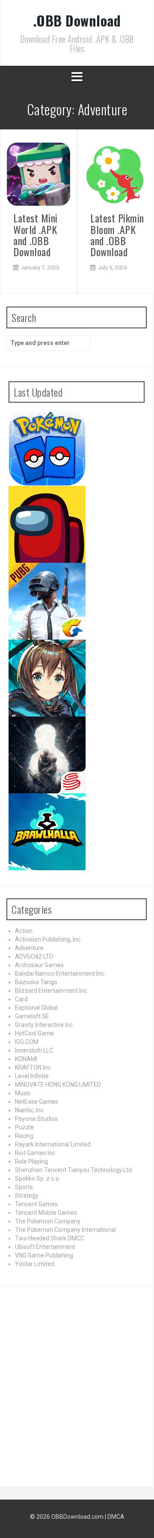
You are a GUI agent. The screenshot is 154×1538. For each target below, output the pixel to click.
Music (23, 1093)
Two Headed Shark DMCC (49, 1238)
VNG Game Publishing (44, 1255)
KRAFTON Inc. (33, 1067)
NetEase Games (36, 1101)
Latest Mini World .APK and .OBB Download (35, 234)
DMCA (115, 1516)
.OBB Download (77, 20)
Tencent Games (36, 1204)
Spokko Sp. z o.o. (37, 1178)
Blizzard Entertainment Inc (51, 990)
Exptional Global (36, 1007)
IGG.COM (26, 1041)
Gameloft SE (32, 1016)
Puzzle (24, 1127)
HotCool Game (34, 1033)
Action (24, 930)
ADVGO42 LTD (34, 956)
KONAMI (26, 1059)
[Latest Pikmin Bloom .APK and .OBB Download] (115, 174)
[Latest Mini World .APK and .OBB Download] (38, 174)
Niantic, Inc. (30, 1110)
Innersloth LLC (34, 1050)
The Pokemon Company (47, 1221)
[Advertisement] (77, 1384)
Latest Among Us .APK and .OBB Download (69, 502)
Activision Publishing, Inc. (48, 939)
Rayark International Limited (53, 1144)
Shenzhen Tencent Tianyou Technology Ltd (73, 1170)
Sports (24, 1187)
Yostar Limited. (35, 1263)
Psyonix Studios (36, 1118)
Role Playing (31, 1161)
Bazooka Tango (36, 982)
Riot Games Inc (35, 1152)
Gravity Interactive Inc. (44, 1024)
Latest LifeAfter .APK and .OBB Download (67, 733)
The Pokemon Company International (65, 1229)
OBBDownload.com (77, 1516)
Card (21, 999)
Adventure (29, 947)
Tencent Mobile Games (46, 1212)
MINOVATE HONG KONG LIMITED (58, 1084)
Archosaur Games (39, 965)
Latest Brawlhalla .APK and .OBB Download (70, 809)
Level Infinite (32, 1076)
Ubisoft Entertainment (45, 1246)
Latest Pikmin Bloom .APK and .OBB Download (117, 234)
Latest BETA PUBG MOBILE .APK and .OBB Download (68, 582)
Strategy (26, 1195)
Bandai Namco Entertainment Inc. (60, 973)
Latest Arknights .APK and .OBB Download (69, 656)
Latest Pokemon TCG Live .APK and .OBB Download (68, 428)
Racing (24, 1135)
